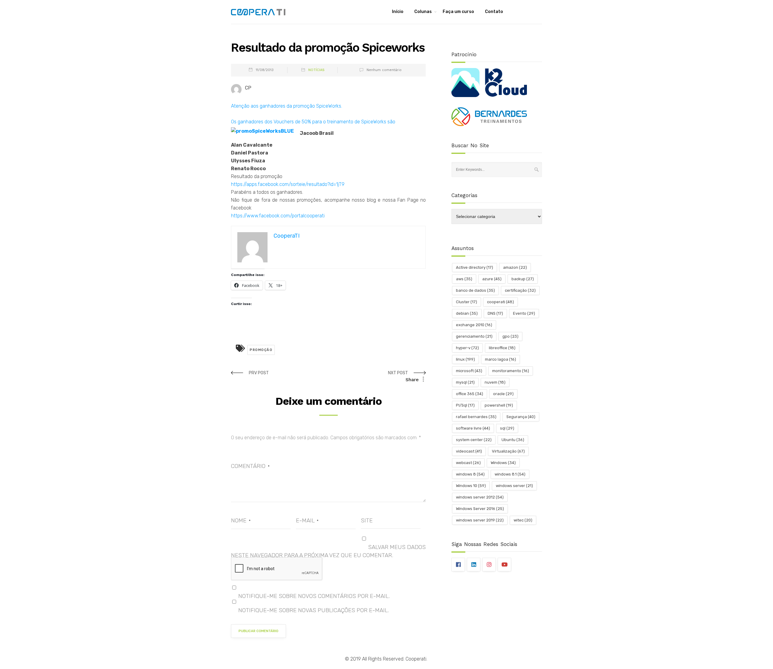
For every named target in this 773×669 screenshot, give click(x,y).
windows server (514, 485)
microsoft (469, 371)
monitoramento (510, 371)
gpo (510, 336)
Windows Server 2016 (480, 508)
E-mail (307, 520)
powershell (499, 405)
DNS (495, 313)
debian (467, 313)
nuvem (495, 382)
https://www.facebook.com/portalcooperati (278, 216)
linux (465, 359)
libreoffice (502, 348)
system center (474, 439)
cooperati (500, 302)
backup (523, 279)
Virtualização (508, 451)
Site (367, 520)
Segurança (520, 416)
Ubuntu (513, 439)
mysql (465, 382)
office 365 (469, 393)
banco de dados (475, 290)
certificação (520, 290)
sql (507, 428)
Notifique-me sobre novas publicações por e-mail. (313, 610)
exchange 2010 (474, 325)
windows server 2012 (480, 497)
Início (397, 11)
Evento (524, 313)
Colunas (423, 11)
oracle (503, 393)
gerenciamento (474, 336)
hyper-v (467, 348)
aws (464, 279)
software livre (473, 428)
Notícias (316, 70)
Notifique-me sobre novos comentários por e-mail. (314, 596)
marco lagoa (500, 359)
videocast (469, 451)
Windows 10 (471, 485)
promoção (261, 350)
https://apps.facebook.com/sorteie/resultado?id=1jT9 (288, 184)
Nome (241, 520)
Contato (494, 11)
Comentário (250, 466)
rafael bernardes (476, 416)
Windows (503, 462)
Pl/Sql (465, 405)
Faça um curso (458, 11)
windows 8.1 (510, 474)
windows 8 (470, 474)
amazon (515, 267)
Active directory (474, 267)
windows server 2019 (480, 520)
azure (492, 279)
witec (523, 520)
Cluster (466, 302)
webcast (468, 462)
